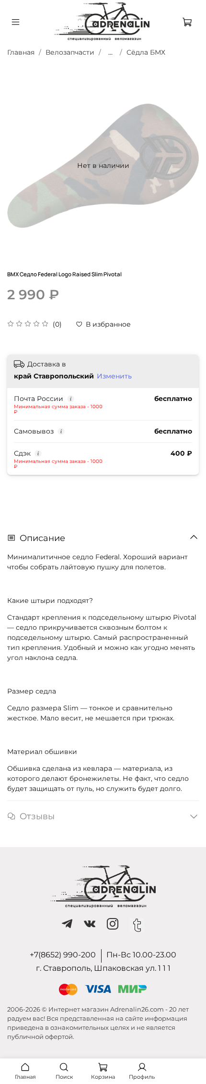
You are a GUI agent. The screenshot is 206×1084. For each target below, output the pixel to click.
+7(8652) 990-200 (63, 954)
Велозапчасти (70, 52)
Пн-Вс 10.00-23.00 (141, 954)
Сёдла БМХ (145, 52)
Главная (20, 52)
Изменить (114, 376)
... (110, 52)
